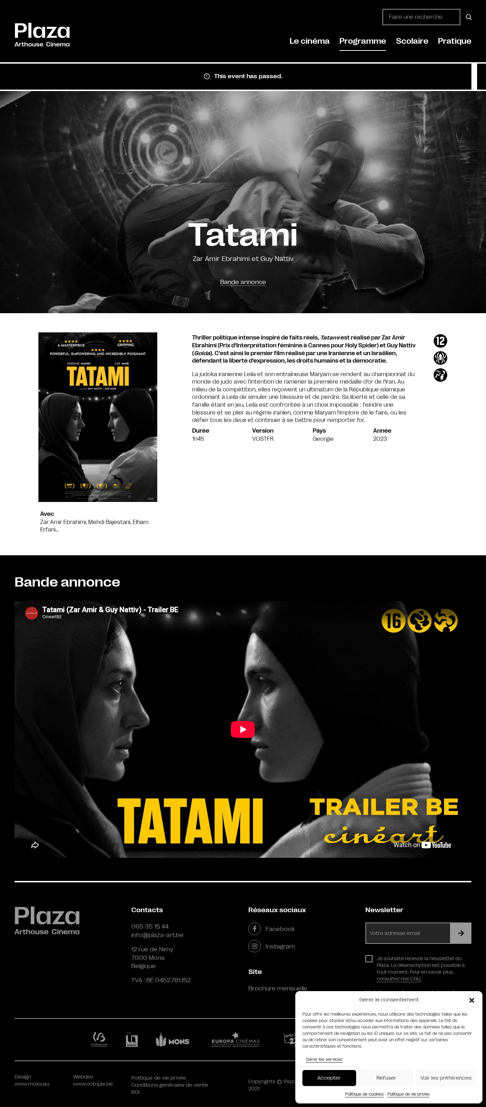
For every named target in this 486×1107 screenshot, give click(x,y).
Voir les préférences (446, 1078)
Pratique (454, 41)
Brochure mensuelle (277, 988)
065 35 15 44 (150, 926)
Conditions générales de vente (169, 1085)
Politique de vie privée (408, 1094)
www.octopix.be (93, 1084)
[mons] (176, 1039)
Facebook (280, 928)
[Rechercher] (467, 17)
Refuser (386, 1078)
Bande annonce (243, 281)
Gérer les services (324, 1059)
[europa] (240, 1039)
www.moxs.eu (32, 1084)
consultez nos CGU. (399, 979)
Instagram (280, 946)
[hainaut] (133, 1039)
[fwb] (100, 1039)
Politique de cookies (364, 1094)
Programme (362, 41)
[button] (471, 1000)
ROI (135, 1092)
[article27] (293, 1039)
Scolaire (412, 41)
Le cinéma (310, 41)
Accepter (329, 1078)
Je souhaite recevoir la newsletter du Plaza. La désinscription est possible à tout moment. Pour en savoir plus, (421, 969)
